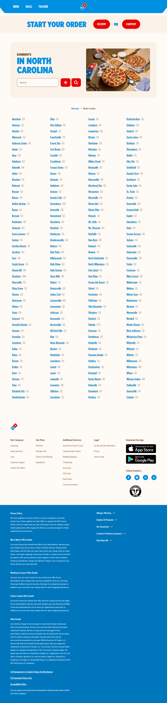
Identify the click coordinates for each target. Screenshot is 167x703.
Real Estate (67, 478)
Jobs (12, 456)
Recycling (67, 467)
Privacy (96, 451)
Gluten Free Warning (44, 456)
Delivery (101, 24)
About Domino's (16, 451)
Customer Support (17, 462)
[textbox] (40, 692)
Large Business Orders (72, 451)
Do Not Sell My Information (104, 445)
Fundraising (67, 462)
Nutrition (39, 445)
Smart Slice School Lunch (73, 445)
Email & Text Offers (17, 467)
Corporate (14, 445)
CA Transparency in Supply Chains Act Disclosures (31, 671)
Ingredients (40, 462)
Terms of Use (99, 456)
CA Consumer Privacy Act (21, 678)
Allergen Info (41, 451)
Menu (16, 6)
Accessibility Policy (18, 684)
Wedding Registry (70, 456)
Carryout (131, 24)
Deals (29, 6)
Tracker (43, 6)
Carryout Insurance (70, 484)
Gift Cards (67, 473)
